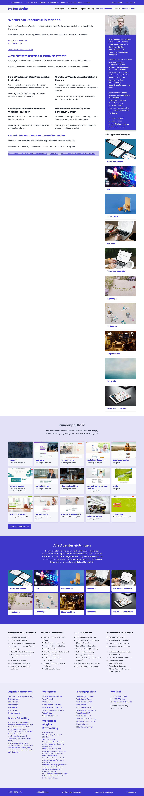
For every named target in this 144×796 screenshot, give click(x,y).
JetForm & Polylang (49, 739)
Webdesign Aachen (84, 696)
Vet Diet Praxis (67, 460)
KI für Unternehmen (84, 727)
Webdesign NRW (83, 716)
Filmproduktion (113, 354)
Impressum (131, 792)
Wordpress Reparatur (116, 271)
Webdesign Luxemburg (86, 710)
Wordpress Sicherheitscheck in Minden (78, 153)
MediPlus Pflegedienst (96, 460)
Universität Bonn (94, 516)
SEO (108, 189)
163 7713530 (32, 2)
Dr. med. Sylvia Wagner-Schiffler (97, 487)
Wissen (120, 2)
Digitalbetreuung (87, 9)
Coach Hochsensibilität (71, 514)
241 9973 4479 (16, 2)
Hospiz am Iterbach (18, 514)
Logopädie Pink (42, 514)
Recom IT (13, 460)
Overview (54, 153)
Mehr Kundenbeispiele (19, 526)
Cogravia (39, 460)
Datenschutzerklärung (104, 792)
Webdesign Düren (84, 702)
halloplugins (130, 2)
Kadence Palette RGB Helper (51, 749)
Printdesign (112, 326)
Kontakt (117, 9)
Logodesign (112, 299)
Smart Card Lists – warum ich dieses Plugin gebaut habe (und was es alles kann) (54, 760)
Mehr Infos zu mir (118, 127)
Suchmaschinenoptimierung (20, 696)
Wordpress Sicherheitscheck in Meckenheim (27, 153)
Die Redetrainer (42, 486)
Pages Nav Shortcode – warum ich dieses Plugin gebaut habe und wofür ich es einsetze (54, 753)
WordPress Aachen (115, 162)
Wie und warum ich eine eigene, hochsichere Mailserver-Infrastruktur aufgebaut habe (20, 750)
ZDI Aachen (118, 514)
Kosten (112, 2)
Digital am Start (17, 486)
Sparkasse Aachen (121, 460)
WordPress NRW (83, 713)
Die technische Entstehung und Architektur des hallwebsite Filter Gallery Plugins (53, 744)
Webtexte (111, 244)
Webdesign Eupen (84, 699)
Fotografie (111, 381)
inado (115, 486)
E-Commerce (112, 216)
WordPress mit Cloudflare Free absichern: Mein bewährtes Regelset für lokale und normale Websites (20, 725)
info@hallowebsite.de (50, 2)
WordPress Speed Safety (53, 710)
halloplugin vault (47, 732)
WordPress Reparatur (51, 704)
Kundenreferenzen (104, 9)
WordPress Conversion (116, 408)
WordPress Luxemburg (86, 718)
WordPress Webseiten (52, 696)
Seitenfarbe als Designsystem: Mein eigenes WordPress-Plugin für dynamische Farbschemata (54, 767)
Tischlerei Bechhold (69, 486)
